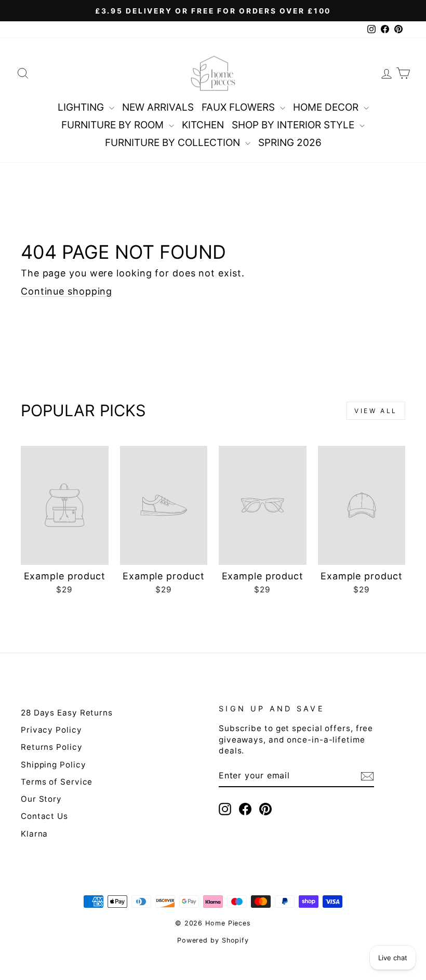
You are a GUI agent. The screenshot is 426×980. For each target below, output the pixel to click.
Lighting (82, 107)
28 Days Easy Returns (67, 713)
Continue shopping (66, 291)
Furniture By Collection (174, 143)
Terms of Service (56, 782)
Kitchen (203, 125)
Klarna (34, 834)
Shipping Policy (53, 765)
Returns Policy (52, 747)
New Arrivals (158, 107)
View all (375, 411)
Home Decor (327, 107)
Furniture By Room (113, 125)
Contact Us (44, 816)
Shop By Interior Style (294, 125)
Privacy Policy (51, 730)
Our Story (41, 799)
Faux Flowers (239, 107)
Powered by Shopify (213, 940)
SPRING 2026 (290, 143)
